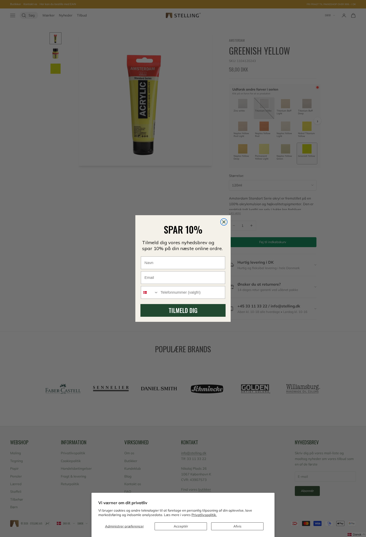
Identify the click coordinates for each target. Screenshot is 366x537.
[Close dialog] (223, 222)
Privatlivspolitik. (204, 515)
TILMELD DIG (183, 310)
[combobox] (149, 292)
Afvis (237, 526)
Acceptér (181, 526)
